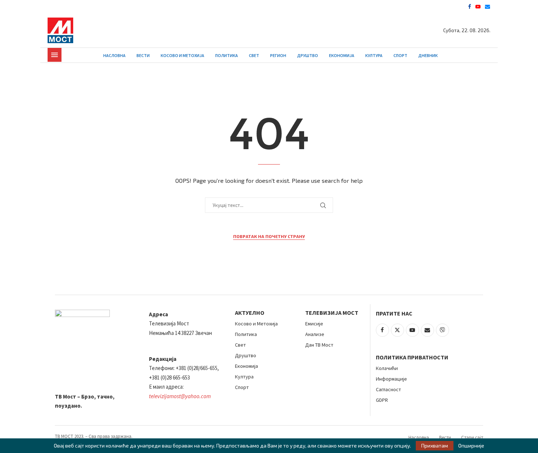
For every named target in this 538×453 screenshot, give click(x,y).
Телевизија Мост (331, 313)
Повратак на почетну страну (269, 236)
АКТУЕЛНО (249, 313)
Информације (391, 378)
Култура (373, 55)
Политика (226, 55)
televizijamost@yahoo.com (180, 396)
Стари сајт (472, 437)
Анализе (314, 334)
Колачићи (387, 368)
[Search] (486, 55)
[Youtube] (478, 7)
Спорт (400, 55)
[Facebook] (469, 7)
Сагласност (388, 389)
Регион (278, 55)
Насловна (114, 55)
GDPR (382, 400)
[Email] (487, 7)
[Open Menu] (54, 55)
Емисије (314, 323)
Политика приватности (412, 357)
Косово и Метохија (182, 55)
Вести (143, 55)
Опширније (471, 445)
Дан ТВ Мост (319, 344)
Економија (341, 55)
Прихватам (434, 445)
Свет (254, 55)
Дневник (428, 55)
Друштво (307, 55)
